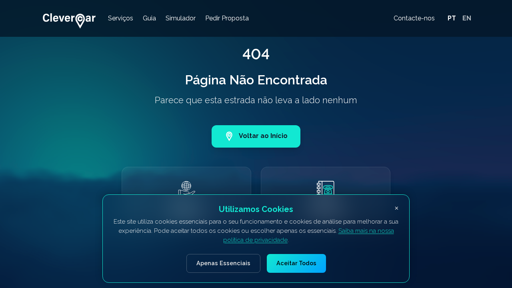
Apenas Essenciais (223, 263)
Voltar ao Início (263, 136)
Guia (149, 18)
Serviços (120, 18)
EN (466, 18)
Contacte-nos (414, 18)
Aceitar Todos (296, 263)
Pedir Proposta (227, 18)
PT (452, 18)
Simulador (181, 18)
